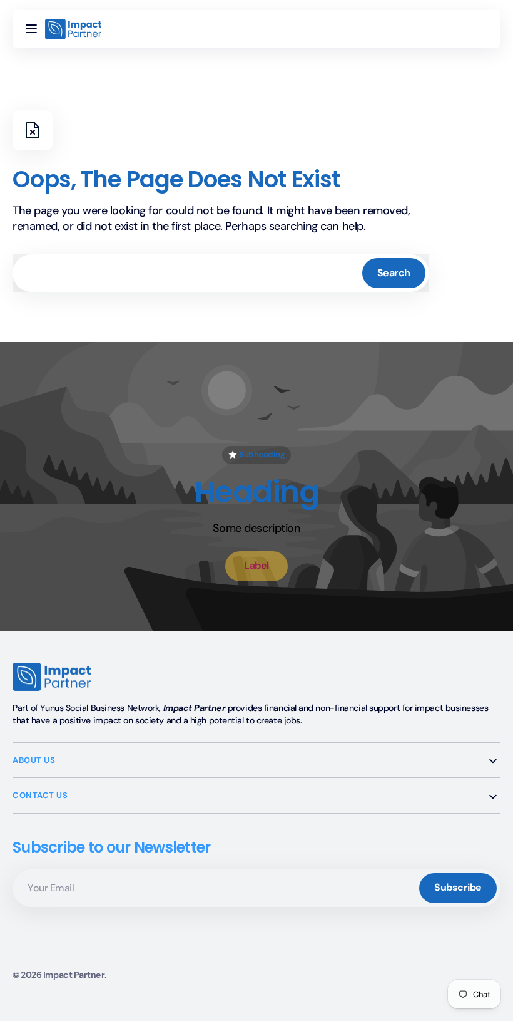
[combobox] (221, 273)
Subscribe (458, 887)
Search (393, 272)
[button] (31, 29)
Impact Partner (73, 974)
